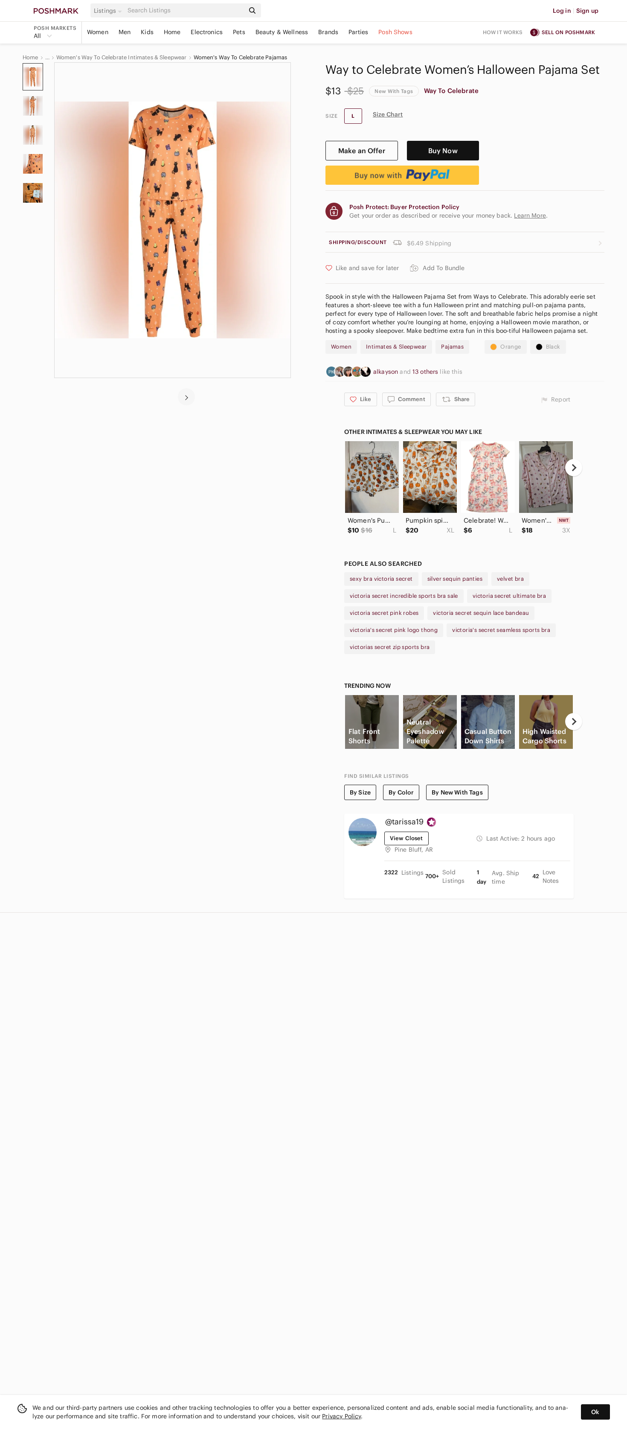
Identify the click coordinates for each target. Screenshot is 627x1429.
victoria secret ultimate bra (509, 596)
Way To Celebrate (451, 91)
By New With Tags (457, 792)
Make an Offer (361, 150)
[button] (109, 10)
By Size (360, 792)
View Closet (406, 838)
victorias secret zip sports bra (390, 647)
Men (125, 32)
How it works (503, 32)
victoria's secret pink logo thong (394, 630)
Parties (358, 32)
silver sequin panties (454, 578)
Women (97, 32)
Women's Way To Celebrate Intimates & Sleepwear (121, 57)
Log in (562, 11)
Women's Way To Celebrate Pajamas (240, 57)
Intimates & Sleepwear (396, 346)
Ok (595, 1412)
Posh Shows (395, 32)
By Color (401, 792)
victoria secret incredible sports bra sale (404, 596)
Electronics (207, 32)
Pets (239, 32)
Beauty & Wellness (281, 32)
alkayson (386, 371)
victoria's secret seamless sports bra (501, 630)
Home (172, 32)
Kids (147, 32)
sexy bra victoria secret (381, 578)
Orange (510, 346)
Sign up (587, 11)
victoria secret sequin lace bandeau (481, 613)
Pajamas (452, 346)
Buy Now (443, 150)
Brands (328, 32)
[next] (186, 396)
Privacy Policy (341, 1416)
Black (553, 346)
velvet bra (510, 578)
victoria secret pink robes (384, 613)
